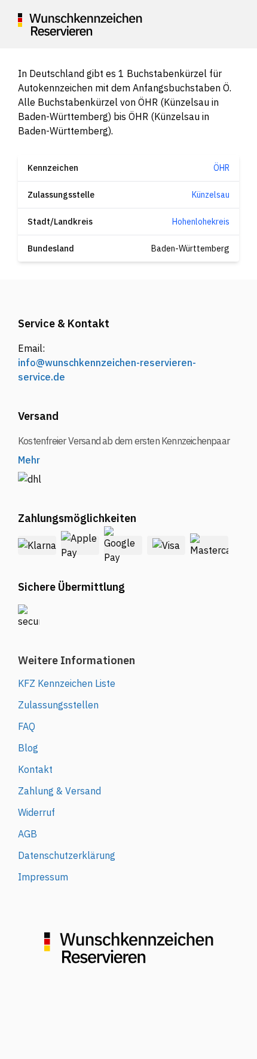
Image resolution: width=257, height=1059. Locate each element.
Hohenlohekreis (201, 221)
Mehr (29, 460)
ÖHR (221, 167)
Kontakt (35, 769)
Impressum (43, 877)
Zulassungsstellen (58, 705)
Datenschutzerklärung (66, 855)
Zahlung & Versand (59, 791)
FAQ (26, 726)
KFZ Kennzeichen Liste (66, 683)
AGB (27, 834)
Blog (28, 748)
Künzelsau (211, 194)
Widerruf (36, 812)
